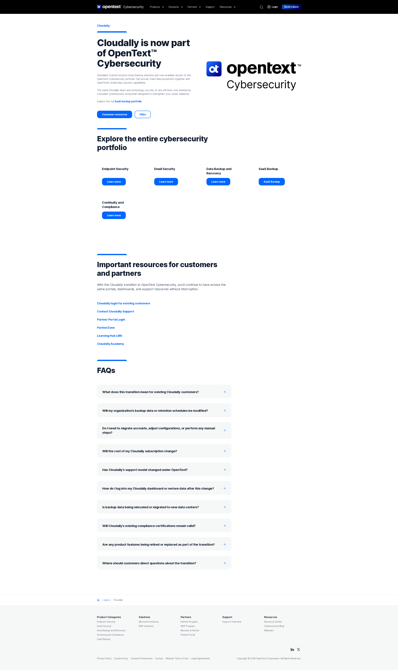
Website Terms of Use (177, 658)
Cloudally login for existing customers (123, 303)
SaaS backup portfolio (128, 101)
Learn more (114, 181)
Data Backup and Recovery (111, 630)
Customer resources (114, 114)
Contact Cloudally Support (115, 311)
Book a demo (291, 6)
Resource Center (273, 621)
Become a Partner (190, 630)
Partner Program (189, 621)
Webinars (269, 630)
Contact (159, 658)
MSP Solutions (146, 626)
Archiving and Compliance (110, 634)
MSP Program (188, 626)
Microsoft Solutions (149, 621)
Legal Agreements (200, 658)
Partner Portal (188, 634)
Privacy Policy (104, 658)
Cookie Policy (121, 658)
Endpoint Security (106, 621)
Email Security (104, 626)
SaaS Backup (272, 181)
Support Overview (231, 621)
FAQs (143, 114)
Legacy (106, 600)
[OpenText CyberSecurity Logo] (120, 7)
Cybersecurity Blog (274, 626)
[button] (156, 7)
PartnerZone (106, 327)
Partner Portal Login (111, 319)
